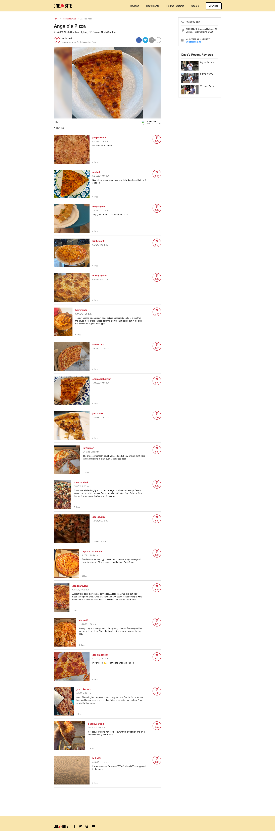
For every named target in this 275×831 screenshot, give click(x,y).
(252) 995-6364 (193, 21)
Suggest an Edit (193, 41)
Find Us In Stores (175, 5)
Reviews (134, 5)
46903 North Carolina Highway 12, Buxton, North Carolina (86, 32)
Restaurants (152, 5)
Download (213, 5)
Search (195, 5)
